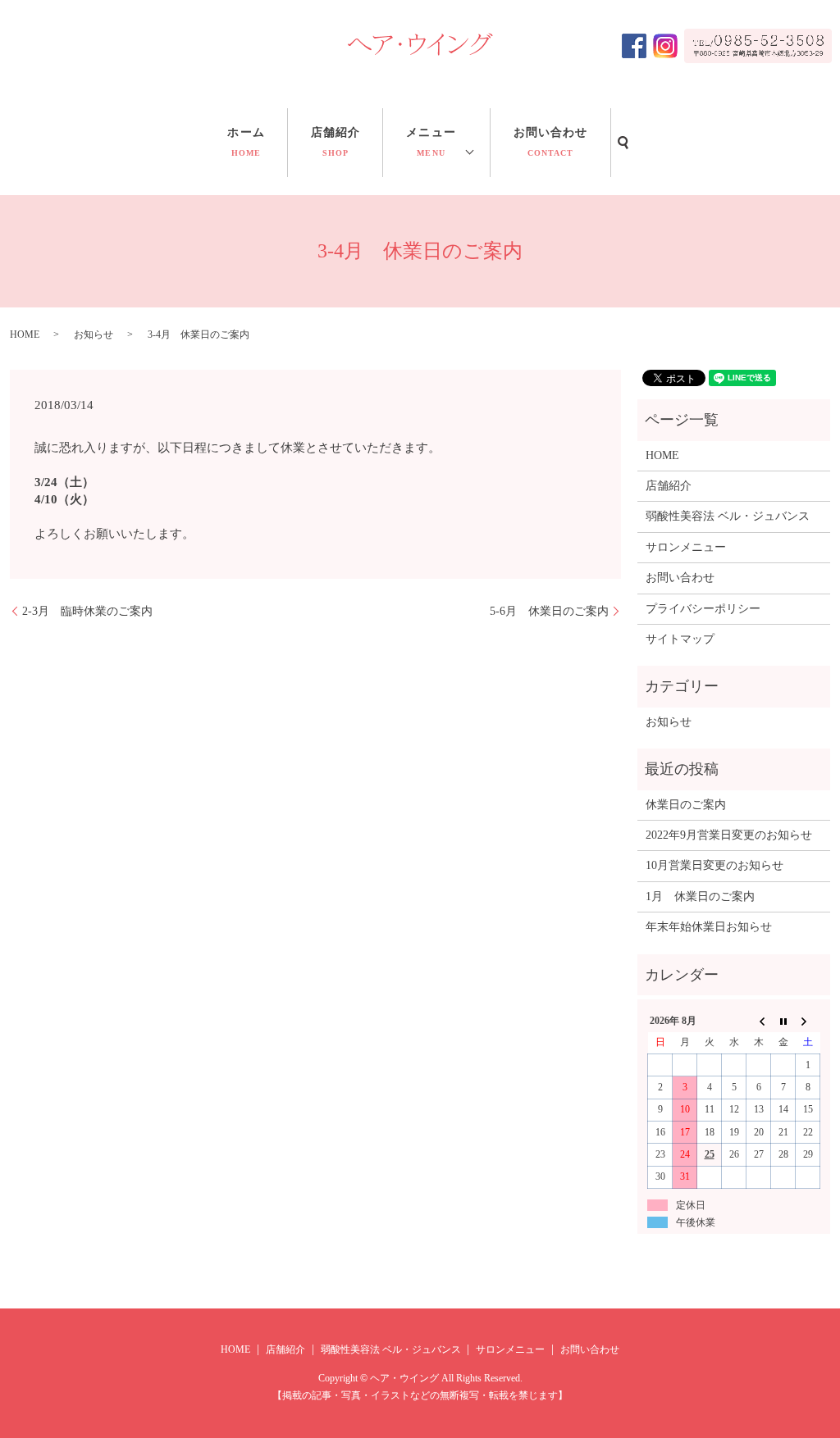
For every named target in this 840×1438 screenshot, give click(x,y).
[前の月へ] (758, 1020)
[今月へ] (783, 1020)
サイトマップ (680, 639)
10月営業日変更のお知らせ (714, 865)
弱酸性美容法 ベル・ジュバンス (728, 516)
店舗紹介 (335, 141)
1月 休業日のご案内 (700, 896)
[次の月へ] (808, 1020)
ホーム (245, 141)
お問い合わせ (551, 141)
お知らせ (93, 334)
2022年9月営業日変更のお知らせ (729, 835)
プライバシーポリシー (703, 609)
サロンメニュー (686, 547)
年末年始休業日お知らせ (709, 927)
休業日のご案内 (686, 805)
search (623, 142)
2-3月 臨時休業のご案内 (87, 611)
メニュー (430, 141)
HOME (24, 334)
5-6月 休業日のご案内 (549, 611)
